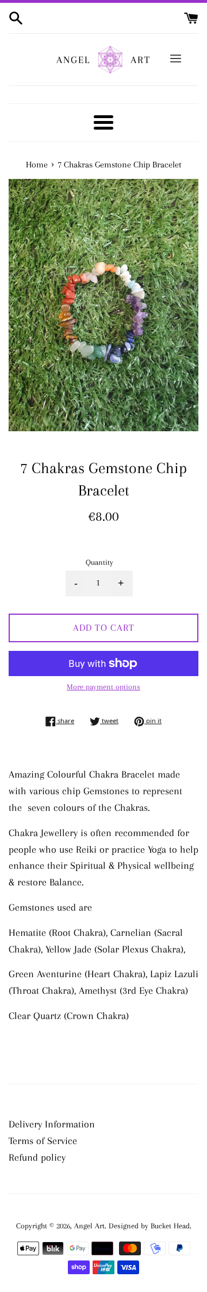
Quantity (99, 562)
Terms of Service (43, 1140)
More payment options (103, 686)
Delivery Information (52, 1124)
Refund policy (37, 1157)
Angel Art (89, 1225)
